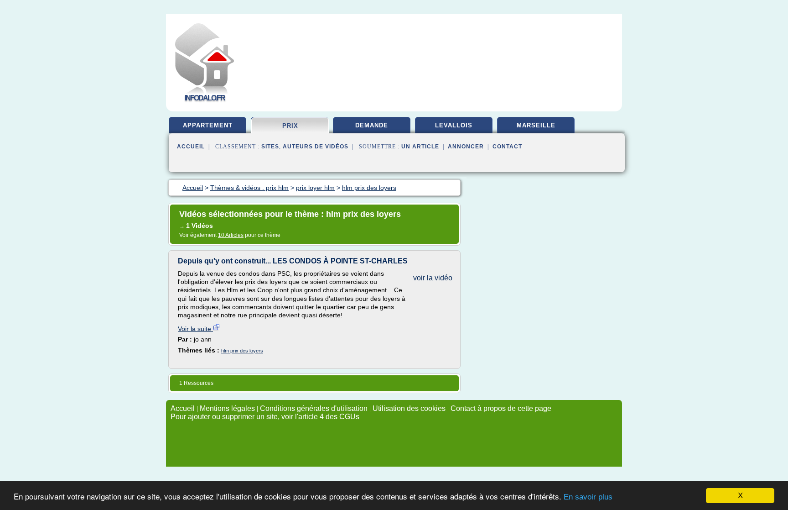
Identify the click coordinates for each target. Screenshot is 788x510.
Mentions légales (227, 408)
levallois (453, 125)
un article (420, 146)
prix (290, 125)
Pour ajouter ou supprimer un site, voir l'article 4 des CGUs (265, 417)
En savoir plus (588, 497)
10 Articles (231, 235)
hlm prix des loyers (242, 350)
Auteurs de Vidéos (315, 146)
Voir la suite (195, 328)
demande (371, 125)
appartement (208, 125)
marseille (536, 125)
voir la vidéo (432, 278)
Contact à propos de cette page (501, 408)
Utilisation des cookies (409, 408)
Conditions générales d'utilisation (314, 408)
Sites (270, 146)
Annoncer (466, 146)
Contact (507, 146)
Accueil (191, 146)
